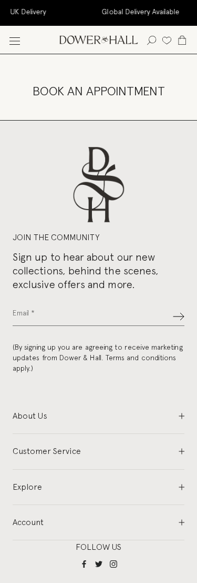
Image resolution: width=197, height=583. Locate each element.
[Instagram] (113, 564)
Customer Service (47, 451)
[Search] (151, 40)
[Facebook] (84, 564)
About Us (30, 416)
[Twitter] (98, 564)
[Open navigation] (14, 39)
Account (28, 522)
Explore (27, 487)
